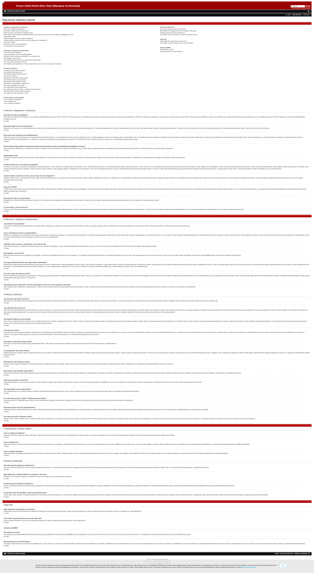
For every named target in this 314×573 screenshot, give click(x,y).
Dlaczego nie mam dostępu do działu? (15, 81)
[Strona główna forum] (4, 2)
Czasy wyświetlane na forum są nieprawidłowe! (18, 54)
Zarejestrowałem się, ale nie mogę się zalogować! (18, 38)
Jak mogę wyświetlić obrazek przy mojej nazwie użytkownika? (22, 60)
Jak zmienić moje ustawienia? (12, 52)
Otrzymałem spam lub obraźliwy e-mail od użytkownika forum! (178, 34)
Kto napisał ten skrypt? (167, 49)
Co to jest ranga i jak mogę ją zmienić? (15, 62)
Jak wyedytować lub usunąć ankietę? (15, 79)
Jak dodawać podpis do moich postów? (15, 74)
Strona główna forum (16, 11)
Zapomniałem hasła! (10, 36)
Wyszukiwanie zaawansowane (301, 8)
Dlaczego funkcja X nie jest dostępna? (171, 51)
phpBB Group (71, 534)
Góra (7, 121)
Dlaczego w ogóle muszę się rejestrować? (16, 31)
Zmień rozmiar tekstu (308, 11)
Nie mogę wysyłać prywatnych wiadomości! (173, 29)
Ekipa (277, 553)
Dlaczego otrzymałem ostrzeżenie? (14, 85)
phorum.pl (165, 559)
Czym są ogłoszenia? (10, 101)
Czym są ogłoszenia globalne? (13, 99)
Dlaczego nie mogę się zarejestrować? (15, 44)
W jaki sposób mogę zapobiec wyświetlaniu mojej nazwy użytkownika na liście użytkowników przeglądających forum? (39, 34)
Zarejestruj (297, 14)
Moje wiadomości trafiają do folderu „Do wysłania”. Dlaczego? (178, 31)
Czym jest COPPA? (9, 42)
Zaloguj (306, 14)
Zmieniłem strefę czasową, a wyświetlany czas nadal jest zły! (22, 56)
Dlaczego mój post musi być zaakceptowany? (17, 91)
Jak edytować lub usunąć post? (13, 72)
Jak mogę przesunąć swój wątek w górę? (16, 93)
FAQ (289, 14)
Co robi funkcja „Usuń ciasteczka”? (14, 46)
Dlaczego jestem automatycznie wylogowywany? (18, 32)
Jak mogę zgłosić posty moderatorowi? (15, 87)
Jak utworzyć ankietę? (10, 76)
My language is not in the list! (12, 58)
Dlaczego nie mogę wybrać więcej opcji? (16, 78)
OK (283, 566)
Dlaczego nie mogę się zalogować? (14, 29)
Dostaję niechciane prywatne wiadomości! (172, 32)
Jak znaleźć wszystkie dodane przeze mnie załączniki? (176, 43)
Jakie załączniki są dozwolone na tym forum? (173, 41)
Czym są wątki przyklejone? (12, 103)
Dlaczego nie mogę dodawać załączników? (16, 83)
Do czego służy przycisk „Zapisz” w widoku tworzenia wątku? (22, 89)
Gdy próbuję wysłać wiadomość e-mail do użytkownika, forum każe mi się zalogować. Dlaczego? (32, 64)
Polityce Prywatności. (248, 567)
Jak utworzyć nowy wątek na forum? (15, 70)
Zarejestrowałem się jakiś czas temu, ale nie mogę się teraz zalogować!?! (25, 40)
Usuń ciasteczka (286, 553)
